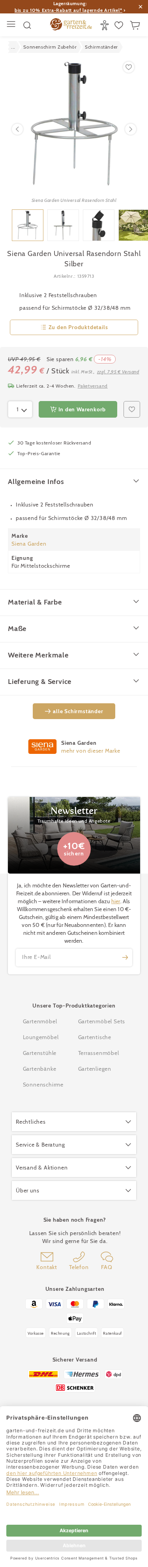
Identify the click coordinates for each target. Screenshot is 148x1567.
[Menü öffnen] (12, 25)
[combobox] (20, 409)
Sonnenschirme (43, 1084)
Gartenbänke (39, 1068)
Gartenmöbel (40, 1021)
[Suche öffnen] (27, 25)
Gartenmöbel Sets (102, 1021)
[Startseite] (70, 25)
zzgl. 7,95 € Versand (118, 372)
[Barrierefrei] (105, 25)
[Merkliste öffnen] (120, 25)
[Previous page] (17, 129)
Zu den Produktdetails (78, 327)
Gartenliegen (95, 1068)
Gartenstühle (40, 1053)
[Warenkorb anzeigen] (136, 25)
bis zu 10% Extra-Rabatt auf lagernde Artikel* (68, 10)
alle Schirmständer (78, 711)
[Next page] (130, 129)
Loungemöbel (41, 1037)
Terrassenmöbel (98, 1053)
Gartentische (95, 1037)
